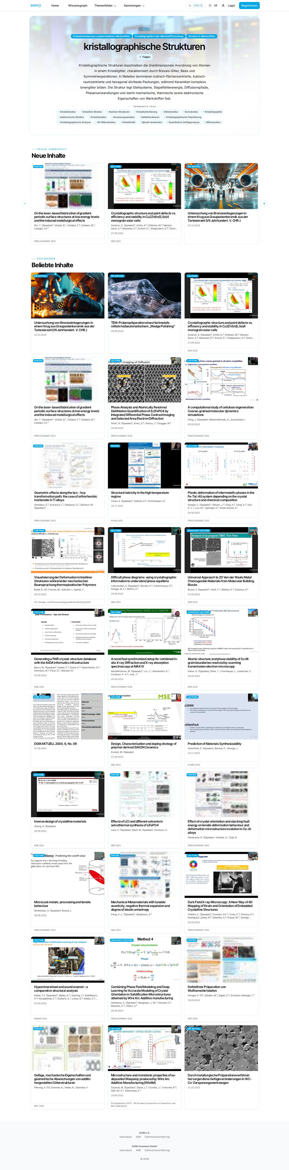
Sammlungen (132, 5)
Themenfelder (103, 5)
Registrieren (249, 5)
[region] (144, 204)
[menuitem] (210, 5)
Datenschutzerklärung (157, 1136)
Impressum (126, 1136)
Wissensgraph (77, 5)
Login (231, 5)
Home (55, 5)
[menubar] (212, 5)
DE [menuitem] (215, 5)
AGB (138, 1136)
